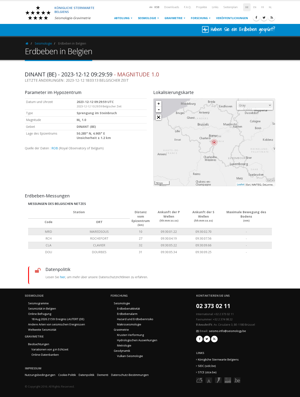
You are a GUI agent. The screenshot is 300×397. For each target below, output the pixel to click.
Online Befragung (39, 314)
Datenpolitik (86, 375)
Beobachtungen (38, 344)
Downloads (171, 7)
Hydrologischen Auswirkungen (137, 340)
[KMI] (218, 380)
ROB (54, 148)
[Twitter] (264, 17)
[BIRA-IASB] (209, 380)
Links (215, 7)
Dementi (102, 375)
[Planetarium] (199, 380)
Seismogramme (38, 303)
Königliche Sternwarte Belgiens (218, 359)
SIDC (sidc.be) (207, 366)
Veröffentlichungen (232, 18)
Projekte (201, 7)
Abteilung (122, 18)
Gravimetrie (173, 18)
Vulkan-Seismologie (130, 356)
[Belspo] (227, 380)
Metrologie (124, 345)
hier (62, 277)
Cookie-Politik (67, 375)
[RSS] (271, 17)
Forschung (199, 18)
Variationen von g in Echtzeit (49, 349)
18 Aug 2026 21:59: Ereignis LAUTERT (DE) (57, 319)
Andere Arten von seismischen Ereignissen (56, 324)
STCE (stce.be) (207, 372)
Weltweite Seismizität (42, 330)
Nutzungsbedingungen (40, 375)
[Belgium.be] (237, 380)
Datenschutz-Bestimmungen (130, 375)
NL (270, 7)
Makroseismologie (129, 324)
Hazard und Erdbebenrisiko (135, 319)
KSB (156, 7)
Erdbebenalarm (127, 314)
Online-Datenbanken (45, 355)
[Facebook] (256, 17)
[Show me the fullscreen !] (158, 117)
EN (254, 7)
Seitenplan (230, 7)
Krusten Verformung (130, 335)
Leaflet (240, 184)
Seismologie (147, 18)
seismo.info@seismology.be (227, 331)
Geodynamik (122, 351)
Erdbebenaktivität (128, 308)
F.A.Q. (187, 7)
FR (262, 7)
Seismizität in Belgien (42, 308)
